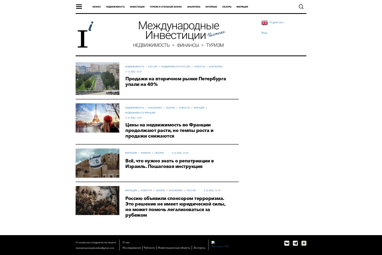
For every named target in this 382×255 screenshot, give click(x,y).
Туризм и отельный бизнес (166, 7)
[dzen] (303, 243)
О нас (126, 242)
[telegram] (295, 243)
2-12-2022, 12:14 (212, 190)
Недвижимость (115, 7)
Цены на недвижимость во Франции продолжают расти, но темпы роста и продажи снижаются (169, 130)
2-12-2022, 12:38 (180, 152)
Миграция (242, 7)
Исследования (132, 247)
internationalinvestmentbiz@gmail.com (95, 248)
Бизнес (97, 7)
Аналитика (193, 7)
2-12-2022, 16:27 (133, 71)
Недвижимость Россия (175, 66)
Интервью (211, 7)
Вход (264, 32)
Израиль (146, 152)
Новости (199, 66)
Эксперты (199, 247)
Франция (199, 107)
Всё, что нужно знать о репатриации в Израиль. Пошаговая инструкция (169, 163)
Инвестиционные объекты (174, 247)
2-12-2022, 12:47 (133, 117)
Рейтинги (149, 247)
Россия (152, 66)
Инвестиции (137, 7)
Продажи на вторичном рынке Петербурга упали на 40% (175, 81)
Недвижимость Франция (140, 112)
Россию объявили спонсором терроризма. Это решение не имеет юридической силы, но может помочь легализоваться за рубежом (175, 207)
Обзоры (226, 7)
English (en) (277, 22)
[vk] (286, 243)
